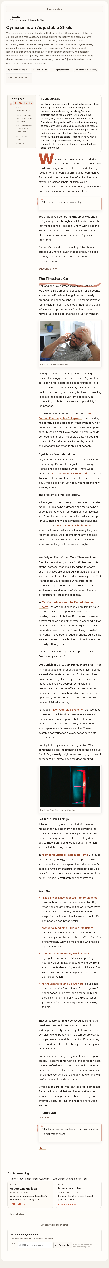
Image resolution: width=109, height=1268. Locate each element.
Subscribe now (48, 268)
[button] (69, 345)
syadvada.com (47, 1141)
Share (42, 1172)
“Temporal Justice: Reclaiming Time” (65, 874)
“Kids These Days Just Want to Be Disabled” (70, 922)
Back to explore (54, 9)
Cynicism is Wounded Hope (23, 109)
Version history (17, 1238)
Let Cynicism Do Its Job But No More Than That (24, 129)
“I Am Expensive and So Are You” (63, 1008)
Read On (20, 144)
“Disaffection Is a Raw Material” (70, 481)
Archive (16, 16)
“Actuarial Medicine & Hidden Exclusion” (67, 952)
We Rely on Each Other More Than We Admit (24, 118)
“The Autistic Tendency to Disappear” (66, 978)
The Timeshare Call (24, 103)
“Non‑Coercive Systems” (68, 725)
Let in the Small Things (23, 137)
